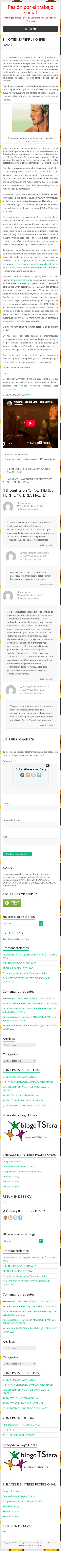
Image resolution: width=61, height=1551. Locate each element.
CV (4, 1202)
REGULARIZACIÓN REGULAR (18, 968)
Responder (48, 545)
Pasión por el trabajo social (30, 9)
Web (5, 836)
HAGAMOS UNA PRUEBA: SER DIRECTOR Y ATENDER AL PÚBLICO (27, 480)
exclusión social (14, 459)
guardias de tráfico (23, 279)
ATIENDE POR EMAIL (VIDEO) (18, 1435)
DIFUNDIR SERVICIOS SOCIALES (19, 963)
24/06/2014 (23, 454)
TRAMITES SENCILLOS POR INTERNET (23, 1100)
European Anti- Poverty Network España (22, 1171)
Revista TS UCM (11, 1181)
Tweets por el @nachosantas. (17, 939)
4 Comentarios (48, 459)
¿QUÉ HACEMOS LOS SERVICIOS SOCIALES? (25, 1105)
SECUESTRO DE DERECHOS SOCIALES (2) (33, 998)
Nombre (7, 803)
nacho (9, 454)
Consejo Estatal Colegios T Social (19, 1166)
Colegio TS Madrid (12, 1161)
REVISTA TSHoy (11, 1176)
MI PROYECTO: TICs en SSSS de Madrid (22, 1425)
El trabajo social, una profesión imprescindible (25, 973)
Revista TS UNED (11, 1186)
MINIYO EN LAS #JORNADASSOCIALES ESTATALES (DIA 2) (26, 470)
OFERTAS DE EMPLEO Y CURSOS (20, 1076)
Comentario (9, 761)
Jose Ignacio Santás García (36, 552)
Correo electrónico (12, 819)
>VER (54, 162)
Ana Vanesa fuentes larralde (16, 1008)
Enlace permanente (29, 509)
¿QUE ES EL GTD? (12, 1430)
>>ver (28, 394)
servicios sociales (29, 459)
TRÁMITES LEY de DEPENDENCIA (20, 1095)
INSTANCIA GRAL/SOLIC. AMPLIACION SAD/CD (28, 1081)
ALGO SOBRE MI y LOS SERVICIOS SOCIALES (34, 1003)
